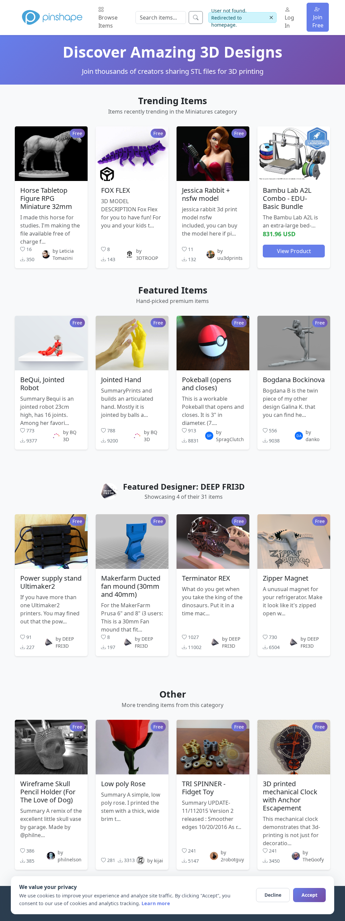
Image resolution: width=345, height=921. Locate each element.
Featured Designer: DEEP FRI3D (184, 486)
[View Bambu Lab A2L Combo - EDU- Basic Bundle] (293, 153)
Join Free (317, 21)
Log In (289, 21)
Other (172, 694)
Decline (272, 895)
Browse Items (108, 21)
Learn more (156, 903)
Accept (309, 895)
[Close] (271, 18)
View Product (294, 251)
